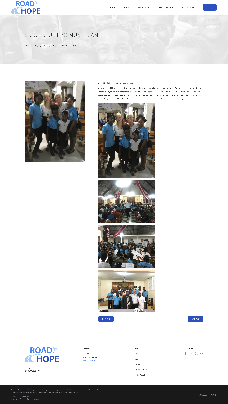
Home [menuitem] (112, 7)
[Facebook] (185, 353)
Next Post (195, 319)
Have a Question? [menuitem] (165, 7)
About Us (137, 359)
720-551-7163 (33, 371)
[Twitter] (196, 353)
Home (135, 353)
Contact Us (137, 364)
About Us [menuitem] (126, 7)
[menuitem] (14, 399)
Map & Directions (89, 360)
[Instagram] (201, 353)
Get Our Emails (139, 375)
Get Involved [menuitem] (144, 7)
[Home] (25, 7)
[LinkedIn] (191, 353)
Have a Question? (140, 369)
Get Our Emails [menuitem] (188, 7)
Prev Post (106, 319)
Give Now (209, 7)
